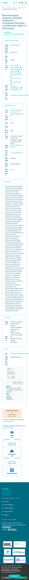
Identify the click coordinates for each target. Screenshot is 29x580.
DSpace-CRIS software (15, 523)
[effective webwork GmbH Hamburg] (12, 529)
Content (7, 317)
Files (6, 349)
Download (18, 383)
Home (3, 8)
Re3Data (18, 552)
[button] (22, 3)
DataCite (7, 552)
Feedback (14, 576)
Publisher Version (10, 105)
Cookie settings (8, 508)
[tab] (14, 40)
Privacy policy (8, 511)
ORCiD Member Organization (19, 544)
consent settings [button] (8, 421)
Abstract (7, 182)
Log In (19, 3)
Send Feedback (8, 505)
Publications (11, 8)
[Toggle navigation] (26, 2)
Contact (6, 501)
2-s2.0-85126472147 (16, 153)
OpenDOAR (8, 560)
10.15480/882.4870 (16, 90)
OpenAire (20, 560)
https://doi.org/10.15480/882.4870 (13, 34)
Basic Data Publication (11, 40)
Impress (6, 515)
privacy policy (21, 572)
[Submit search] (14, 2)
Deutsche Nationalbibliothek (7, 544)
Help (17, 3)
